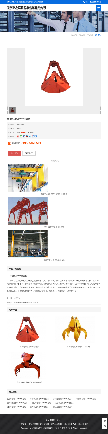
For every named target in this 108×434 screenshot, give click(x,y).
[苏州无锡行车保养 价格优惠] (28, 211)
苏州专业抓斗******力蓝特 (29, 347)
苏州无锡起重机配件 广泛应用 (26, 302)
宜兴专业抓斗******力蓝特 (39, 407)
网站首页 (81, 35)
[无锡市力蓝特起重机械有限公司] (26, 8)
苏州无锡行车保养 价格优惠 (54, 227)
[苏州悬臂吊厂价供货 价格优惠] (28, 244)
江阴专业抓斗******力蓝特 (16, 407)
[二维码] (104, 420)
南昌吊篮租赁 (34, 424)
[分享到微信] (21, 136)
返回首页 (29, 153)
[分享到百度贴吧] (33, 136)
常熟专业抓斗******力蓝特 (86, 399)
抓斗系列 (98, 35)
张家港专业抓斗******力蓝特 (17, 403)
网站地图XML (83, 424)
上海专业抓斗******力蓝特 (16, 399)
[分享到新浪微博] (18, 136)
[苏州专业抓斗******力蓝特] (26, 329)
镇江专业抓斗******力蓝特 (63, 407)
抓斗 (19, 129)
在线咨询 (14, 153)
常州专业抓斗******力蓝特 (39, 399)
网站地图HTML (70, 424)
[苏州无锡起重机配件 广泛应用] (75, 329)
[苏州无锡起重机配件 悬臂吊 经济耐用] (28, 178)
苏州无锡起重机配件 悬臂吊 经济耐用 (54, 194)
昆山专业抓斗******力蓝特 (41, 403)
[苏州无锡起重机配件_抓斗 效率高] (26, 365)
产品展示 (90, 35)
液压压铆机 (44, 424)
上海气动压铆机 (55, 424)
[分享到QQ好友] (27, 136)
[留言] (104, 426)
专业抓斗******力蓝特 (18, 276)
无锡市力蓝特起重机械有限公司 (44, 428)
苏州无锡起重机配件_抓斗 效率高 (29, 382)
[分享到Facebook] (24, 136)
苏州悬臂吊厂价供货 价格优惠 (54, 260)
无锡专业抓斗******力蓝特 (64, 403)
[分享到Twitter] (30, 136)
